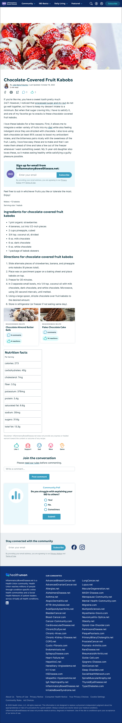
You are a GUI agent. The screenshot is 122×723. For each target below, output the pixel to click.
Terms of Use (30, 183)
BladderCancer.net (56, 613)
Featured (75, 3)
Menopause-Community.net (97, 596)
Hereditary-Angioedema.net (61, 665)
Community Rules (13, 700)
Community (27, 3)
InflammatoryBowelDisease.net (62, 686)
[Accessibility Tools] (96, 3)
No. (49, 504)
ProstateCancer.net (92, 641)
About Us (10, 697)
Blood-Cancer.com (56, 617)
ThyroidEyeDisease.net (94, 682)
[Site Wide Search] (91, 3)
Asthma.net (52, 596)
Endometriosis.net (55, 649)
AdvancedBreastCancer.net (60, 580)
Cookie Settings (97, 697)
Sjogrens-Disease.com (94, 661)
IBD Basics (43, 3)
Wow (49, 446)
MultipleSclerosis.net (93, 609)
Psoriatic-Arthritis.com (94, 645)
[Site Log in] (101, 3)
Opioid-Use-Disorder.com (96, 625)
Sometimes (54, 509)
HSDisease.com (54, 674)
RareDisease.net (91, 649)
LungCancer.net (90, 580)
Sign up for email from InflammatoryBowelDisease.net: (37, 167)
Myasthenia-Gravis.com (95, 613)
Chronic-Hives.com (56, 633)
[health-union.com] (16, 575)
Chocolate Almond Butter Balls (20, 328)
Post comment (39, 476)
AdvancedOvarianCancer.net (61, 584)
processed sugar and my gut (50, 103)
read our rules (32, 462)
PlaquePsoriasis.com (93, 633)
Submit (51, 516)
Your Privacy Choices (79, 697)
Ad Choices (28, 700)
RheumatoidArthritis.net (95, 653)
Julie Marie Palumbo (20, 85)
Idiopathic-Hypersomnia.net (61, 678)
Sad (38, 446)
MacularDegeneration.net (95, 588)
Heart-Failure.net (55, 657)
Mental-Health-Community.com (99, 601)
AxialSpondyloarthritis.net (60, 609)
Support (27, 446)
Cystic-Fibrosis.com (56, 645)
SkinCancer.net (90, 665)
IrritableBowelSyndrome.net (61, 690)
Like (15, 446)
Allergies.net (52, 588)
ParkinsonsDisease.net (94, 629)
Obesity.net (88, 621)
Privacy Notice (56, 554)
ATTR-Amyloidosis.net (58, 605)
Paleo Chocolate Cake (54, 327)
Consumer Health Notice (56, 697)
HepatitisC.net (53, 661)
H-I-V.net (50, 670)
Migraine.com (89, 605)
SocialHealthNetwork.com (96, 674)
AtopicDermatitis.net (57, 601)
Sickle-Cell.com (90, 657)
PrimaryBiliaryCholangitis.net (97, 637)
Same (60, 446)
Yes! (50, 500)
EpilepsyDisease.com (57, 653)
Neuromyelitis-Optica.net (95, 617)
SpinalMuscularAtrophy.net (96, 678)
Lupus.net (87, 584)
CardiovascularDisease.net (60, 625)
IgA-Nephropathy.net (57, 682)
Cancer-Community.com (59, 621)
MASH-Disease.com (93, 592)
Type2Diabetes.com (93, 686)
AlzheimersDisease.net (58, 592)
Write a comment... (15, 469)
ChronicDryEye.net (56, 629)
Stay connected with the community (29, 541)
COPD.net (51, 641)
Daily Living (59, 3)
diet (50, 127)
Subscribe (64, 175)
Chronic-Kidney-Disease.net (61, 637)
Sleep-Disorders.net (93, 670)
